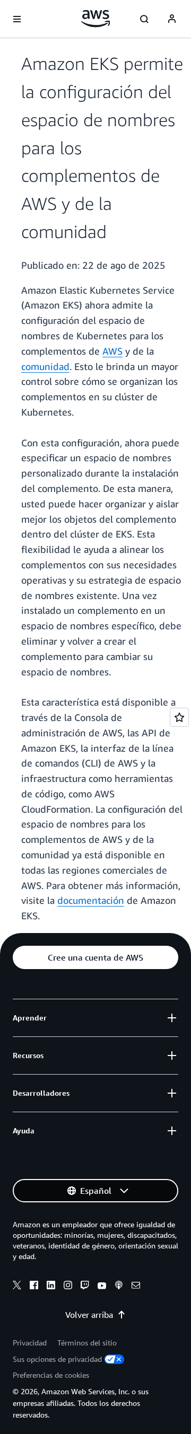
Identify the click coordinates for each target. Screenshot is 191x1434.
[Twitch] (85, 1286)
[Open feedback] (179, 717)
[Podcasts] (119, 1286)
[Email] (136, 1286)
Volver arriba (89, 1314)
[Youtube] (102, 1286)
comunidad (45, 366)
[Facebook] (34, 1286)
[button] (95, 957)
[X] (17, 1286)
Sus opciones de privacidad (57, 1358)
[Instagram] (68, 1286)
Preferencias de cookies (51, 1374)
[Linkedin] (51, 1286)
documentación (90, 900)
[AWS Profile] (172, 19)
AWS (112, 351)
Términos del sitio (87, 1342)
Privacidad (30, 1342)
